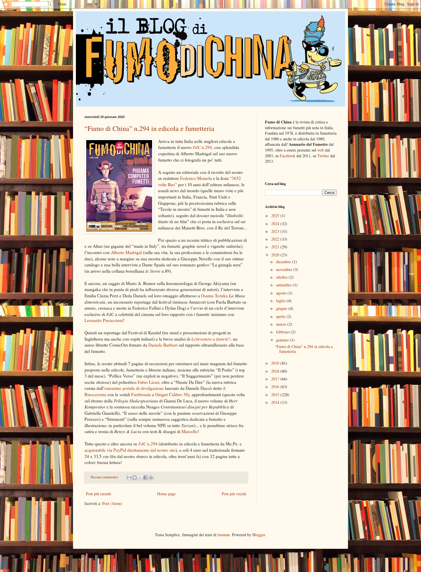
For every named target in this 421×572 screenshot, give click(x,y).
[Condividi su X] (140, 477)
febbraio (283, 332)
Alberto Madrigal (126, 252)
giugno (282, 308)
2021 (275, 246)
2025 (275, 215)
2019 (275, 363)
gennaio (283, 340)
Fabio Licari (148, 382)
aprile (281, 316)
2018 (275, 371)
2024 (275, 223)
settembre (284, 285)
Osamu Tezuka (214, 295)
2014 (275, 402)
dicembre (284, 261)
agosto (282, 293)
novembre (284, 269)
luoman (224, 534)
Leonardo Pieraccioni (103, 320)
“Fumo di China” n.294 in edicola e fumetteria (149, 128)
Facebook (287, 155)
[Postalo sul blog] (134, 477)
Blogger (258, 534)
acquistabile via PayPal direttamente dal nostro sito (130, 450)
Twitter (323, 155)
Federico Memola (196, 178)
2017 (275, 379)
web (320, 150)
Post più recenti (98, 493)
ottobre (282, 277)
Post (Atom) (112, 503)
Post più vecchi (234, 493)
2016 (275, 386)
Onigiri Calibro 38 (171, 394)
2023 (275, 231)
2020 (275, 255)
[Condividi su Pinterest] (151, 477)
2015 (275, 394)
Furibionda (141, 394)
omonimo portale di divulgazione (134, 388)
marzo (281, 324)
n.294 (202, 147)
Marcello (190, 431)
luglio (281, 300)
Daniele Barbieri (163, 345)
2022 (275, 239)
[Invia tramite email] (129, 477)
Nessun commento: (105, 477)
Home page (166, 493)
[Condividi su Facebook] (145, 477)
